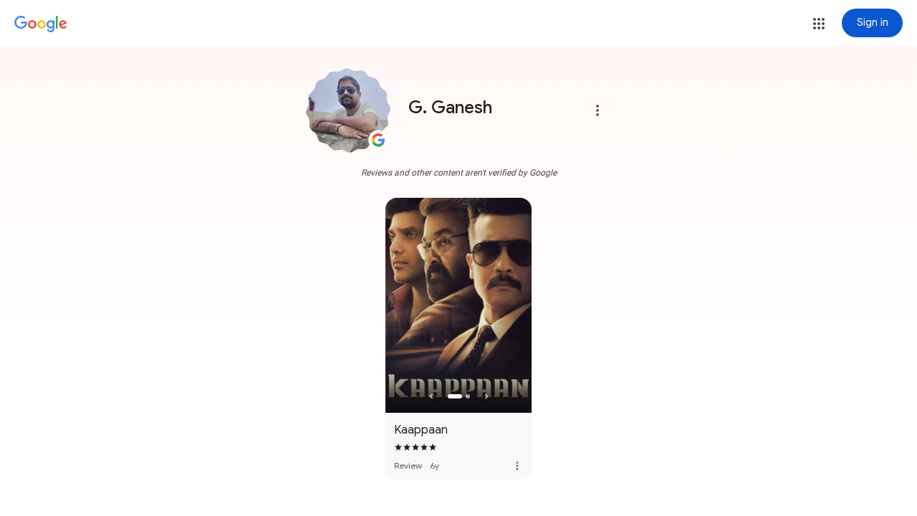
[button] (819, 23)
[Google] (40, 24)
